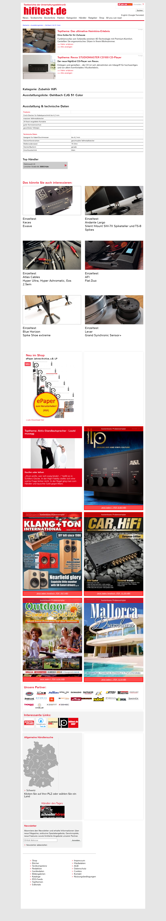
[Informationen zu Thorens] (29, 706)
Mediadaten (80, 863)
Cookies (78, 871)
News (25, 17)
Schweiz (30, 790)
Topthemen (37, 881)
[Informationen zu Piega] (111, 699)
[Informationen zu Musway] (86, 699)
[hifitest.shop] (73, 730)
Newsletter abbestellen (36, 845)
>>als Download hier (35, 420)
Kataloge (36, 876)
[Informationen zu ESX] (98, 693)
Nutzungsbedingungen (85, 876)
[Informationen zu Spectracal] (133, 699)
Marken (61, 17)
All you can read (114, 17)
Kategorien (71, 17)
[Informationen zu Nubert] (98, 699)
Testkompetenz (39, 865)
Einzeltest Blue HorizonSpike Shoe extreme (37, 331)
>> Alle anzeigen (64, 47)
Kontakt (77, 873)
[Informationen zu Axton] (53, 693)
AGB (76, 865)
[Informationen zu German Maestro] (123, 693)
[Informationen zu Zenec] (64, 706)
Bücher (35, 863)
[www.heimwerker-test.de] (53, 730)
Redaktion (37, 868)
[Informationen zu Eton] (111, 693)
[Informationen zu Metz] (76, 699)
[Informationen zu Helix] (29, 699)
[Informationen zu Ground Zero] (133, 693)
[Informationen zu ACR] (29, 693)
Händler (82, 17)
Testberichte (36, 17)
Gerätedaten (38, 871)
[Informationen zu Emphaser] (88, 693)
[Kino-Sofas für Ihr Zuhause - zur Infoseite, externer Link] (40, 41)
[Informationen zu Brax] (64, 693)
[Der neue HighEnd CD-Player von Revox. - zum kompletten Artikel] (40, 67)
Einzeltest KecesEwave (29, 222)
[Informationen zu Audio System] (41, 693)
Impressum (79, 860)
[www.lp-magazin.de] (63, 730)
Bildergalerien (38, 873)
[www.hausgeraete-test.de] (41, 730)
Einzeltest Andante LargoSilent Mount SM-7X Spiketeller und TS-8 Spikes (113, 224)
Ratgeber (92, 17)
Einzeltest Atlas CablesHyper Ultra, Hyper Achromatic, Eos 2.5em (47, 278)
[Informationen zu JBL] (52, 699)
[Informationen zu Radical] (121, 699)
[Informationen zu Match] (64, 699)
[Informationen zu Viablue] (39, 706)
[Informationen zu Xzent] (52, 706)
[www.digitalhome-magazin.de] (29, 730)
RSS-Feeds (37, 879)
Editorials (36, 884)
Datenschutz (80, 868)
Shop (101, 17)
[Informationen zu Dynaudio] (76, 693)
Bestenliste (49, 17)
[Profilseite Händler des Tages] (52, 817)
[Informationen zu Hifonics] (41, 699)
